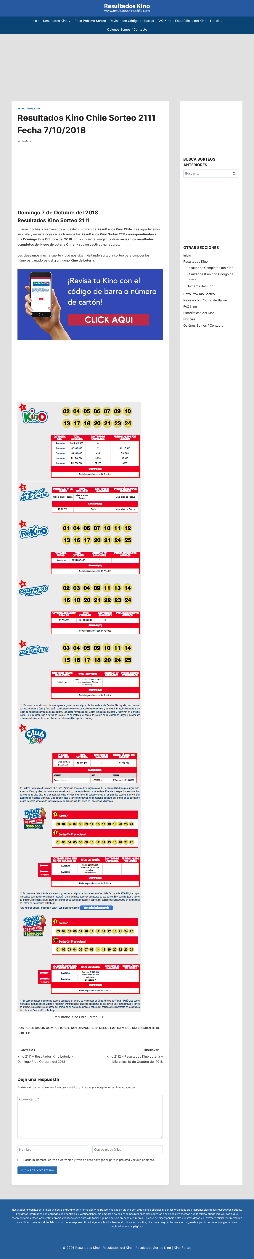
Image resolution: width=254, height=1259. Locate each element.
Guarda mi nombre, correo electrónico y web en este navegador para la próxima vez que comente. (88, 1160)
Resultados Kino (28, 108)
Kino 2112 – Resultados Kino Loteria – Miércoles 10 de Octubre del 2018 (135, 1056)
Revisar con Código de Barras (132, 21)
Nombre (26, 1149)
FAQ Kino (164, 21)
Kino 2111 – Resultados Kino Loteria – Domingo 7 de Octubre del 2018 (45, 1056)
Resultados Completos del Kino (210, 268)
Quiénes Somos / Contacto (127, 29)
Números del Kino (200, 286)
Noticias (216, 21)
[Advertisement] (111, 60)
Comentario (29, 1099)
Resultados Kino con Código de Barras (210, 277)
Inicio (35, 21)
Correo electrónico (109, 1149)
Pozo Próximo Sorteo (90, 21)
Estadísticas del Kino (190, 21)
